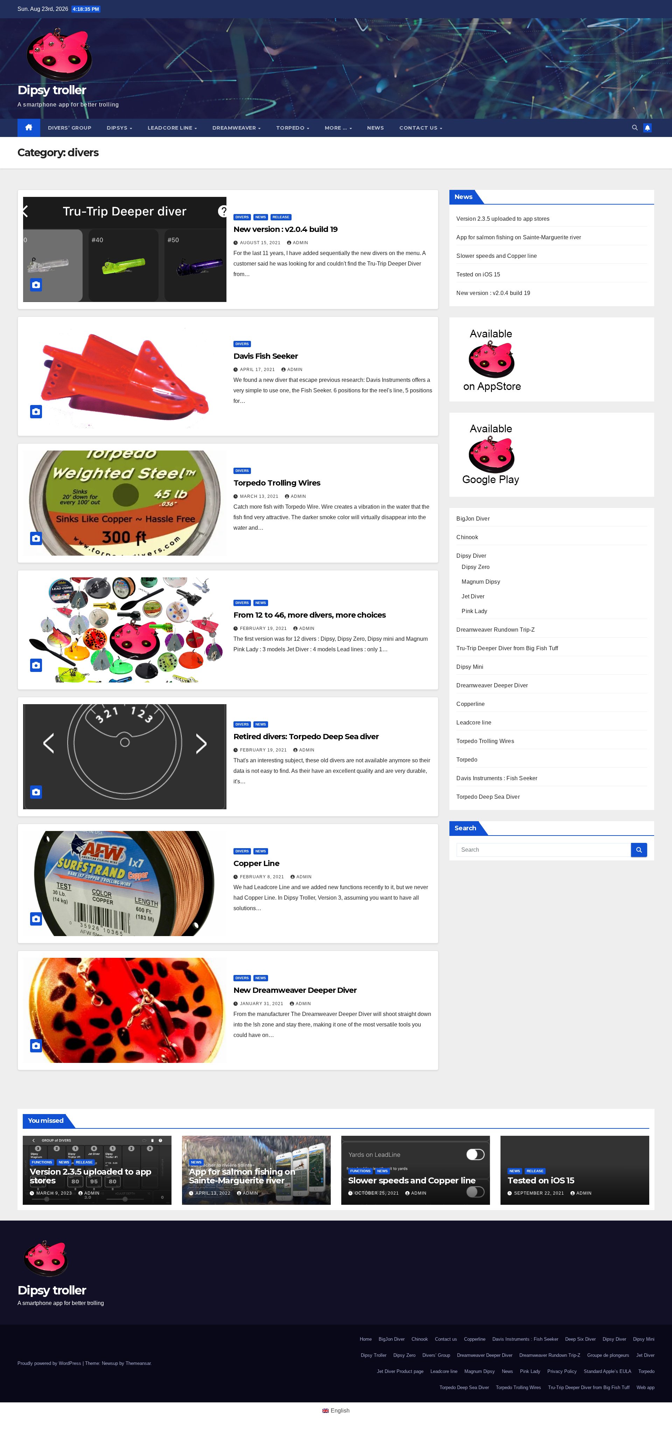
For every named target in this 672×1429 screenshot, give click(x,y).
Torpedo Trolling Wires (276, 483)
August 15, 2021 (261, 242)
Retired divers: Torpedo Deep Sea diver (306, 736)
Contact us (419, 128)
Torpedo (291, 128)
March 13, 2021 (260, 496)
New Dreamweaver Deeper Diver (295, 990)
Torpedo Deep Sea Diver (487, 797)
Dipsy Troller (373, 1355)
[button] (635, 128)
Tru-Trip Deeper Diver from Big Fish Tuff (507, 648)
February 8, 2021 (263, 876)
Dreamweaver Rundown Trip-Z (495, 630)
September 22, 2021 (540, 1193)
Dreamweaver (235, 128)
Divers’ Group (70, 128)
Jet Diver (473, 596)
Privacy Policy (562, 1371)
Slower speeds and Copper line (496, 256)
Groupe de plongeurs (608, 1355)
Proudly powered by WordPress (50, 1363)
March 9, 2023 (55, 1193)
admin (300, 242)
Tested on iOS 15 (478, 274)
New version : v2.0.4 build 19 (285, 229)
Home (366, 1339)
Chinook (467, 537)
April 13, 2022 (214, 1193)
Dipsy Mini (469, 667)
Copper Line (256, 863)
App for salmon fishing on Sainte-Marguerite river (518, 237)
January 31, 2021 (262, 1003)
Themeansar (138, 1363)
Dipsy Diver (471, 556)
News (375, 128)
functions (42, 1162)
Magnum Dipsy (481, 582)
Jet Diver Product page (400, 1371)
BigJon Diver (472, 519)
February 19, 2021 (264, 628)
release (281, 217)
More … (337, 128)
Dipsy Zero (476, 567)
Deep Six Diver (580, 1339)
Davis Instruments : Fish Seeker (496, 778)
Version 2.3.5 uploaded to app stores (503, 219)
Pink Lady (474, 611)
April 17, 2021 (258, 369)
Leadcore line (171, 128)
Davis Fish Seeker (265, 356)
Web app (645, 1387)
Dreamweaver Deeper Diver (492, 685)
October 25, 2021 (377, 1193)
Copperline (470, 704)
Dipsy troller (52, 90)
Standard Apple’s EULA (607, 1371)
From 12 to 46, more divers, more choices (309, 615)
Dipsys (118, 128)
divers (242, 217)
